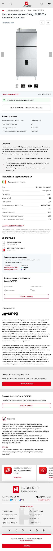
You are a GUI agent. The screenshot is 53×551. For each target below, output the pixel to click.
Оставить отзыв (8, 22)
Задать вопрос (26, 405)
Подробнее (17, 477)
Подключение (7, 511)
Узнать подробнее (26, 541)
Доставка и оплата (9, 515)
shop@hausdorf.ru (44, 500)
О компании (34, 519)
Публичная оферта (9, 523)
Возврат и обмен (36, 515)
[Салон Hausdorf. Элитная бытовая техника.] (3, 10)
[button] (2, 54)
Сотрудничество (36, 511)
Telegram (26, 267)
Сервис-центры (8, 519)
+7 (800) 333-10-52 (10, 269)
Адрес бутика (34, 523)
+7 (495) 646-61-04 (10, 267)
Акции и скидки (26, 506)
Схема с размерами (14, 243)
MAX (24, 269)
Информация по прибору (15, 249)
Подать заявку (26, 296)
